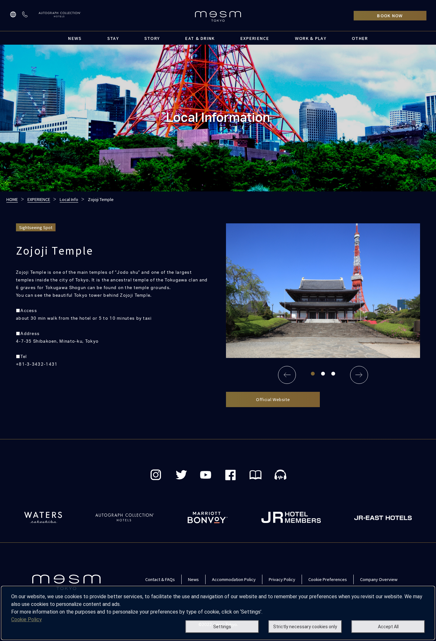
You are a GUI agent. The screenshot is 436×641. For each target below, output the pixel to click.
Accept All (388, 626)
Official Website (273, 399)
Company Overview (378, 579)
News (193, 579)
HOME (12, 199)
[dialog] (218, 612)
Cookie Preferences (327, 579)
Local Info (69, 199)
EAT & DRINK (199, 38)
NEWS (74, 38)
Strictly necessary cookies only (305, 626)
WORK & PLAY (310, 38)
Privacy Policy (282, 579)
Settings (222, 626)
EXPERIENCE (254, 38)
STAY (113, 38)
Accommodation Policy (234, 579)
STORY (152, 38)
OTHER (360, 38)
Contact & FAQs (160, 579)
